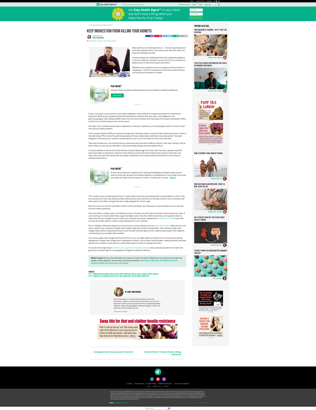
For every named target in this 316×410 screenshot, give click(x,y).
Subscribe (209, 1)
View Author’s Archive (121, 311)
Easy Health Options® (120, 403)
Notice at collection (149, 408)
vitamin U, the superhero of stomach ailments (131, 248)
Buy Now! (117, 95)
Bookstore (208, 4)
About (192, 1)
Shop (200, 4)
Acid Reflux (92, 41)
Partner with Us (200, 1)
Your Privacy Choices (160, 408)
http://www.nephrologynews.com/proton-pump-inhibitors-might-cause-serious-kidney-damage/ (123, 274)
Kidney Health (111, 41)
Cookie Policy (151, 383)
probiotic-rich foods (166, 218)
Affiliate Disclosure (165, 383)
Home (90, 25)
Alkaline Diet (101, 41)
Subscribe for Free (184, 4)
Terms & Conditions (181, 383)
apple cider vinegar (162, 226)
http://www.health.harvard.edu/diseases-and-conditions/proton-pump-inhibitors (118, 276)
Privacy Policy (139, 383)
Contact (129, 383)
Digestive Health (97, 36)
